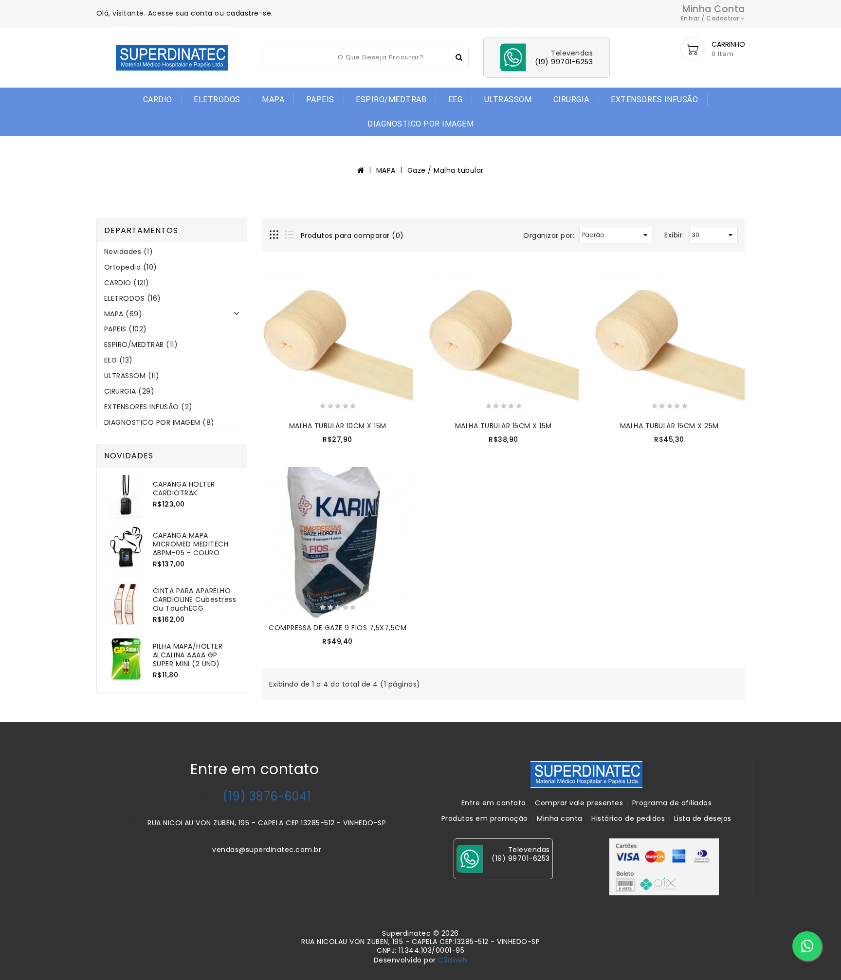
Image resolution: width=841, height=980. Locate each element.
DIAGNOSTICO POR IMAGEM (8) (159, 422)
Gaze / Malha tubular (445, 170)
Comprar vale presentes (579, 803)
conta (202, 13)
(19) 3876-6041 (266, 796)
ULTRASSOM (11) (132, 376)
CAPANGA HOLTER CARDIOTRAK (184, 488)
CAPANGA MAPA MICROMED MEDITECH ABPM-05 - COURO (191, 544)
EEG (455, 99)
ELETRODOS (217, 99)
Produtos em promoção (484, 818)
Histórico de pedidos (628, 818)
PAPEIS (320, 99)
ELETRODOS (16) (132, 298)
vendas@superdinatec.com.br (266, 849)
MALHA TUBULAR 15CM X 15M (503, 426)
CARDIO (157, 99)
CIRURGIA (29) (129, 391)
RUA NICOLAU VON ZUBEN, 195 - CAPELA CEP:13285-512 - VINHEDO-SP (266, 823)
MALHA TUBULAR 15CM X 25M (669, 426)
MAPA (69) (123, 314)
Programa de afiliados (672, 803)
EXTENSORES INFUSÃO (654, 99)
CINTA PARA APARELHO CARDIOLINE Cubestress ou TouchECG (195, 599)
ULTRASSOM (508, 99)
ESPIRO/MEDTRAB (391, 99)
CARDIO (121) (126, 283)
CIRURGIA (571, 99)
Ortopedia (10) (130, 267)
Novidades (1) (128, 251)
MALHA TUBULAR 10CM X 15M (337, 426)
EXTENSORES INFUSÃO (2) (148, 407)
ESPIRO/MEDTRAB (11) (141, 344)
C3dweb (452, 960)
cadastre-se (249, 13)
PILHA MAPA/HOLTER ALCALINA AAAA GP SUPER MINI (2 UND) (188, 655)
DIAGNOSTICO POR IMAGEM (420, 123)
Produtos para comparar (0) (352, 235)
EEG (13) (118, 360)
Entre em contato (493, 803)
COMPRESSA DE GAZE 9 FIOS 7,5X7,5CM (337, 628)
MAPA (273, 99)
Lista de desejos (702, 818)
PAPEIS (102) (125, 329)
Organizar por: (548, 235)
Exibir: (674, 235)
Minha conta (560, 818)
